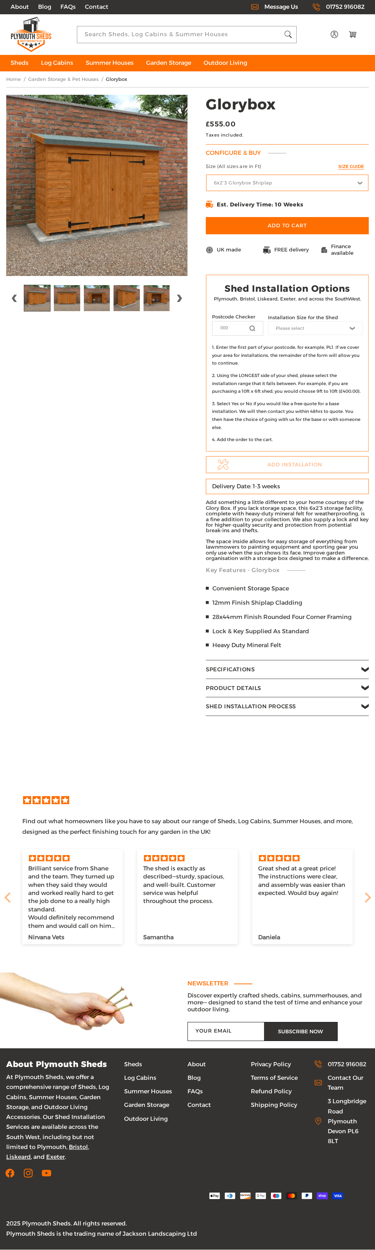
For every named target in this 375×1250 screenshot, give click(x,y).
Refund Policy (271, 1091)
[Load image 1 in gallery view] (37, 298)
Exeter (55, 1156)
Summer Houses (148, 1091)
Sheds (133, 1064)
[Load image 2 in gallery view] (67, 298)
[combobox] (186, 34)
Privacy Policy (271, 1064)
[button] (287, 669)
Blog (44, 6)
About (20, 6)
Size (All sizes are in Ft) (285, 166)
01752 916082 (345, 6)
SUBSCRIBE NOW (300, 1031)
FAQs (68, 6)
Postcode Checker (233, 316)
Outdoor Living (146, 1118)
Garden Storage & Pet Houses (63, 79)
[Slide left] (14, 298)
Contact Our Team (345, 1082)
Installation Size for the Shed (303, 317)
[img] (191, 800)
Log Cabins (140, 1077)
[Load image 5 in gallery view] (157, 298)
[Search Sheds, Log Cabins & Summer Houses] (288, 34)
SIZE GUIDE (351, 166)
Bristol (78, 1146)
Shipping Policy (274, 1104)
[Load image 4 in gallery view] (127, 298)
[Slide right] (179, 298)
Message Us (281, 6)
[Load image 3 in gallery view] (97, 298)
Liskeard (18, 1156)
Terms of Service (274, 1077)
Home (13, 79)
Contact (96, 6)
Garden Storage (146, 1104)
